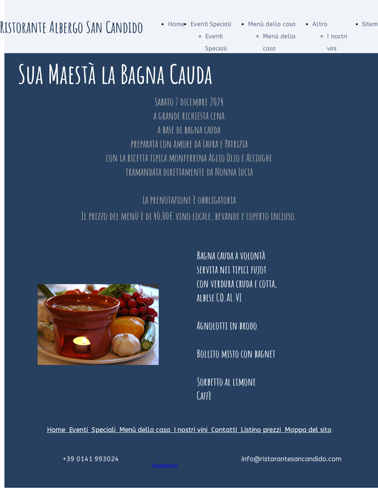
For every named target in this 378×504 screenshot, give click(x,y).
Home (176, 24)
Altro (319, 24)
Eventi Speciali (210, 24)
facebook (165, 466)
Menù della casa (272, 24)
